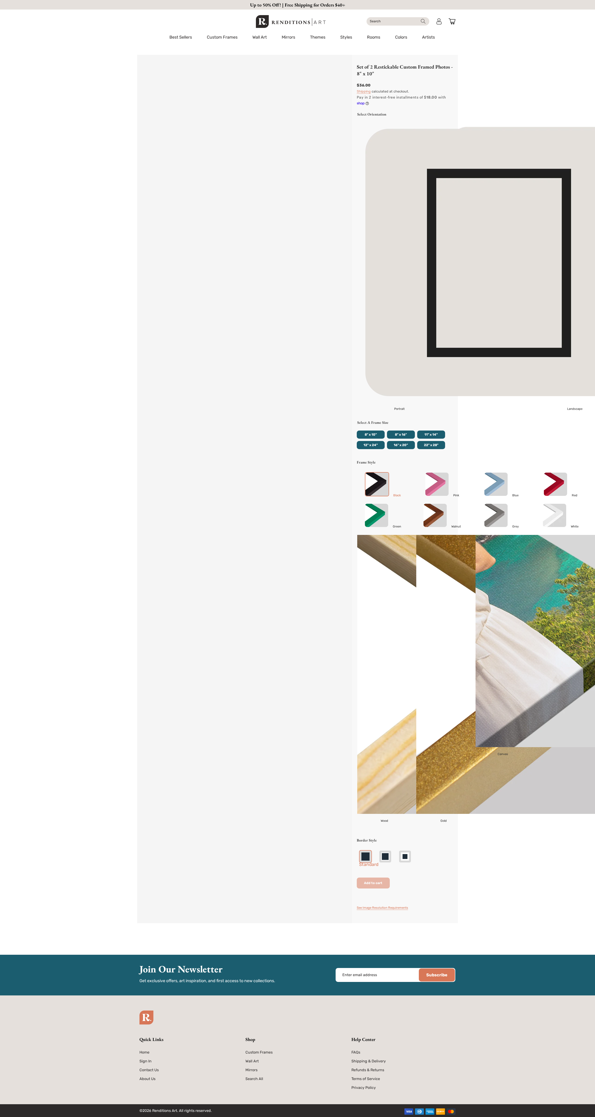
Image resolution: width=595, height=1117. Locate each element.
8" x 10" (371, 435)
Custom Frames (259, 1052)
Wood (384, 820)
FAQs (355, 1052)
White (574, 526)
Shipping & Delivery (368, 1061)
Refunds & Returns (367, 1070)
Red (574, 495)
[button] (222, 37)
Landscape (574, 409)
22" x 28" (431, 445)
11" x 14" (431, 435)
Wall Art (252, 1061)
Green (397, 526)
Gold (443, 820)
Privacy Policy (363, 1087)
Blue (515, 495)
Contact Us (149, 1070)
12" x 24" (371, 445)
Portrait (399, 409)
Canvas (503, 754)
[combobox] (398, 21)
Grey (515, 526)
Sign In (145, 1061)
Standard (368, 864)
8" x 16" (401, 435)
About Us (147, 1079)
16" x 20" (401, 445)
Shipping (364, 91)
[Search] (423, 21)
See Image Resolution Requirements (382, 907)
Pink (456, 495)
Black (397, 495)
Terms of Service (365, 1079)
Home (144, 1052)
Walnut (456, 526)
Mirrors (251, 1070)
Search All (254, 1079)
